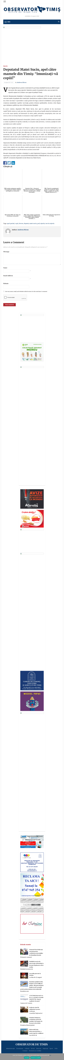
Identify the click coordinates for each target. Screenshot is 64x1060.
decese (21, 223)
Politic (5, 66)
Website (6, 283)
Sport (51, 1048)
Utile (56, 1048)
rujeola (42, 223)
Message (6, 251)
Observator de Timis (32, 1044)
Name (5, 268)
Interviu (38, 1048)
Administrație (10, 1048)
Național (45, 1048)
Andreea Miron (21, 82)
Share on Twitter (9, 163)
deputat (26, 223)
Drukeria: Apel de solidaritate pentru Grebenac (34, 1009)
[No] (62, 1056)
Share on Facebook (5, 163)
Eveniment (19, 1048)
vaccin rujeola (49, 223)
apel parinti (11, 223)
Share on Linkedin (13, 163)
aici (50, 1055)
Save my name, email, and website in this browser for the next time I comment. (26, 291)
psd (38, 223)
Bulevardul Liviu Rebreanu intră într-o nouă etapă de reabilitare (36, 1031)
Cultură (27, 1048)
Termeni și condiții (35, 1051)
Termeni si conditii (35, 1057)
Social (33, 1048)
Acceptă (27, 1057)
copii (16, 223)
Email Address (8, 275)
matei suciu (33, 223)
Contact (25, 1051)
